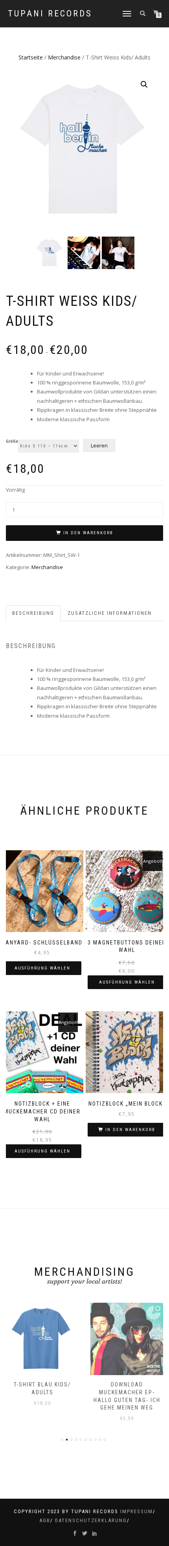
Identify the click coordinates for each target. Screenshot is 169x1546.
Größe (12, 442)
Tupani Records (50, 13)
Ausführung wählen (42, 968)
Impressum (136, 1511)
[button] (144, 84)
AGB (44, 1520)
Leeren (99, 445)
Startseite (30, 57)
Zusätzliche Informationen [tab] (110, 613)
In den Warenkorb (88, 532)
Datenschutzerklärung (91, 1520)
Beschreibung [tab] (33, 613)
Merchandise (64, 57)
